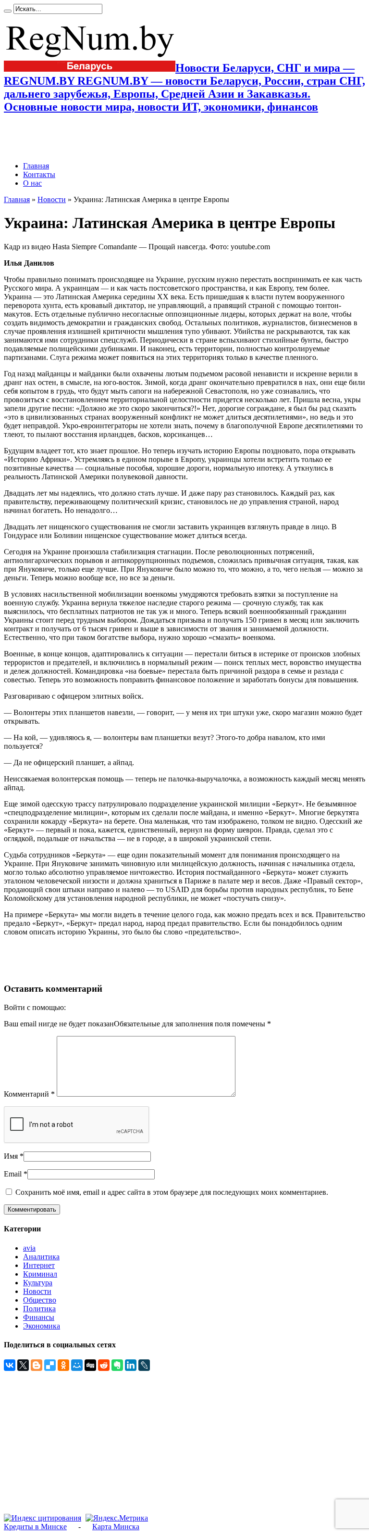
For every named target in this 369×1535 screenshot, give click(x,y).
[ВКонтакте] (9, 1365)
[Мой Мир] (77, 1365)
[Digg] (90, 1365)
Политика (39, 1309)
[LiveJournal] (144, 1365)
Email (13, 1174)
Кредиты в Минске (35, 1526)
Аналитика (41, 1257)
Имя (11, 1156)
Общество (39, 1300)
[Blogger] (36, 1365)
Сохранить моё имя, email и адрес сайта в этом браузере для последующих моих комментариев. (171, 1192)
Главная (36, 166)
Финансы (38, 1317)
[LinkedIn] (130, 1365)
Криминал (40, 1274)
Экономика (41, 1326)
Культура (37, 1283)
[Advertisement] (116, 137)
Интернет (39, 1265)
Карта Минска (115, 1526)
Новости (51, 199)
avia (29, 1248)
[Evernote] (117, 1365)
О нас (32, 183)
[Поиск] (8, 11)
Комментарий (29, 1094)
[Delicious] (50, 1365)
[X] (23, 1365)
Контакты (39, 174)
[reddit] (104, 1365)
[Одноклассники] (63, 1365)
